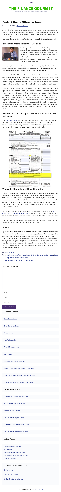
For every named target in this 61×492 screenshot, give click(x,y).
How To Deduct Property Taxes (14, 418)
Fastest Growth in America (12, 446)
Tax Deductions (48, 255)
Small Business (38, 255)
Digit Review (8, 354)
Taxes (16, 252)
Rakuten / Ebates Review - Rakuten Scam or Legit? (20, 368)
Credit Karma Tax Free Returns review (16, 397)
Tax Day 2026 (8, 449)
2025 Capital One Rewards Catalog (15, 361)
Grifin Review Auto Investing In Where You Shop (19, 382)
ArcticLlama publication (37, 489)
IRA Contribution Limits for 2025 (14, 411)
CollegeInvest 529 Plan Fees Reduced (17, 258)
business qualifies (12, 120)
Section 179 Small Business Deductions (16, 425)
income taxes (25, 255)
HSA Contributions (10, 458)
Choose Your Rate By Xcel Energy (14, 452)
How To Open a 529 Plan (11, 340)
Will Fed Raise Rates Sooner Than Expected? (19, 260)
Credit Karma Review (10, 319)
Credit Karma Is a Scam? (11, 326)
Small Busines (9, 252)
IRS (31, 255)
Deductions (8, 255)
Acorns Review (8, 333)
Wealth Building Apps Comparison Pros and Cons (19, 375)
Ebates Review (8, 470)
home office (16, 255)
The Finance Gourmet (31, 8)
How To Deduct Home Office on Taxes (16, 432)
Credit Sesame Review (11, 474)
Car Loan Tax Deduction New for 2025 (16, 455)
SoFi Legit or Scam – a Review (13, 479)
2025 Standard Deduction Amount (14, 404)
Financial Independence (12, 347)
